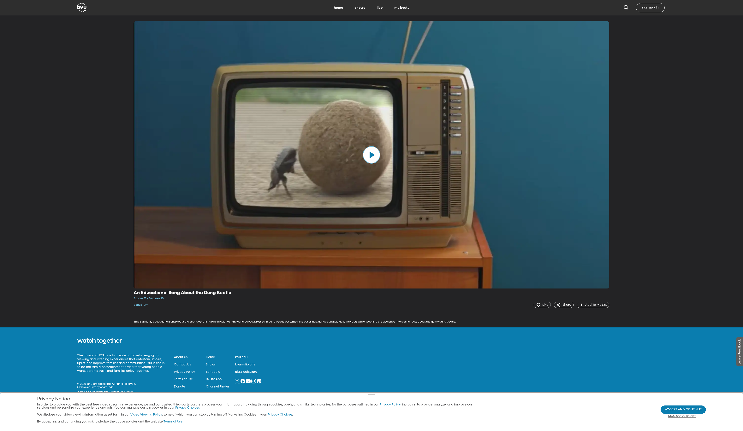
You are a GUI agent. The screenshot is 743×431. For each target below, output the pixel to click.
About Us (180, 357)
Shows (211, 364)
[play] (371, 155)
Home (210, 357)
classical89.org (246, 372)
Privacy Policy (184, 372)
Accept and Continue (683, 409)
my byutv (401, 7)
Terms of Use (183, 379)
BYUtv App (214, 379)
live (380, 7)
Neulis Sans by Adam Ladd (98, 387)
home (338, 7)
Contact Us (182, 364)
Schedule (213, 372)
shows (360, 7)
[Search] (626, 7)
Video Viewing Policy (146, 414)
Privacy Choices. (187, 407)
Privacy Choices (280, 414)
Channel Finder (217, 386)
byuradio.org (245, 364)
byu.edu (241, 357)
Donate (179, 386)
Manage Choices (682, 416)
